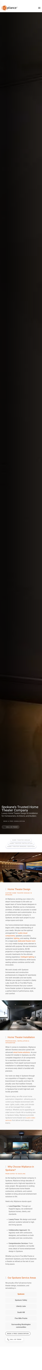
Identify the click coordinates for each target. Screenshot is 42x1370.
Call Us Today (12, 827)
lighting (16, 938)
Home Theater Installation (21, 843)
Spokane (21, 1294)
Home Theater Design (21, 840)
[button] (39, 8)
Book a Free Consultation (14, 821)
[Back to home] (10, 8)
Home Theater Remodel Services (21, 846)
